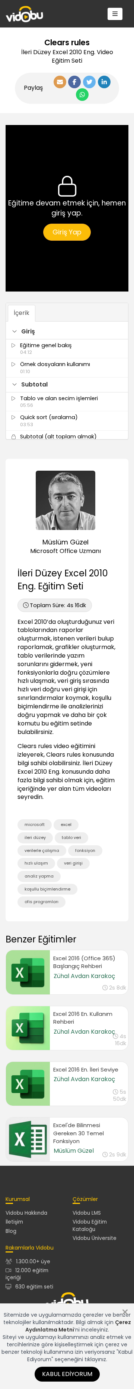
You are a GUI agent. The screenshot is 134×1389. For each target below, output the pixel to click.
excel (66, 824)
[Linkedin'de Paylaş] (104, 82)
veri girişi (73, 863)
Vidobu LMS (87, 1213)
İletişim (14, 1221)
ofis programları (41, 902)
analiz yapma (39, 876)
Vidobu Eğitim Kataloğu (90, 1225)
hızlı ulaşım (36, 863)
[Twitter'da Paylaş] (89, 82)
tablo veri (71, 837)
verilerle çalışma (42, 850)
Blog (11, 1231)
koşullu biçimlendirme (47, 889)
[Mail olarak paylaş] (60, 82)
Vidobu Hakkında (26, 1213)
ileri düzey (35, 837)
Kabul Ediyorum (67, 1374)
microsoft (35, 824)
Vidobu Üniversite (95, 1238)
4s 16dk (58, 605)
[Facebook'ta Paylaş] (74, 82)
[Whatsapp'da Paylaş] (82, 94)
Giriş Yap (67, 232)
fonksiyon (85, 850)
